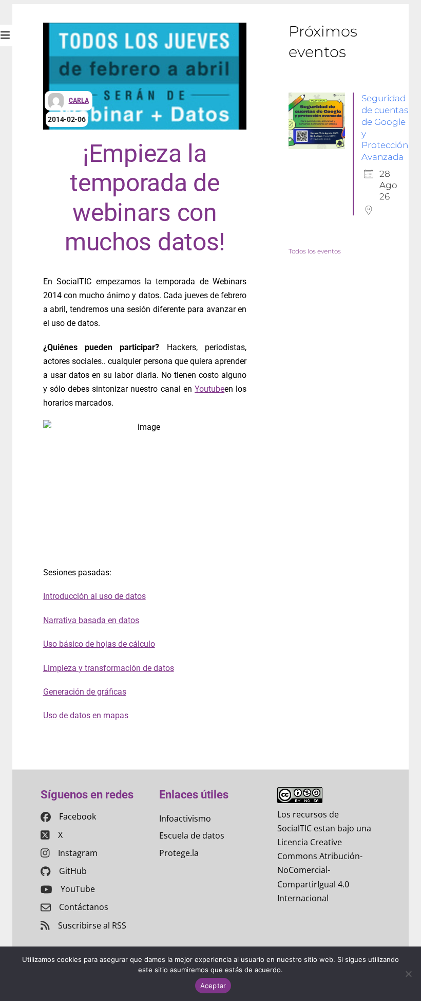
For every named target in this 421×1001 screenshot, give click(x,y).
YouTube (78, 889)
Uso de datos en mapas (85, 715)
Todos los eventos (315, 251)
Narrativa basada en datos (91, 620)
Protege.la (179, 853)
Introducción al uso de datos (94, 596)
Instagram (78, 853)
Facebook (77, 816)
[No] (408, 974)
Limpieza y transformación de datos (108, 668)
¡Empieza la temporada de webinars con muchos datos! (145, 198)
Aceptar (213, 985)
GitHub (73, 871)
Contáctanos (83, 907)
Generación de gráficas (84, 692)
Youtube (209, 389)
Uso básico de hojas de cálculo (99, 644)
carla (79, 100)
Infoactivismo (185, 818)
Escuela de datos (191, 835)
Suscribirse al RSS (92, 925)
